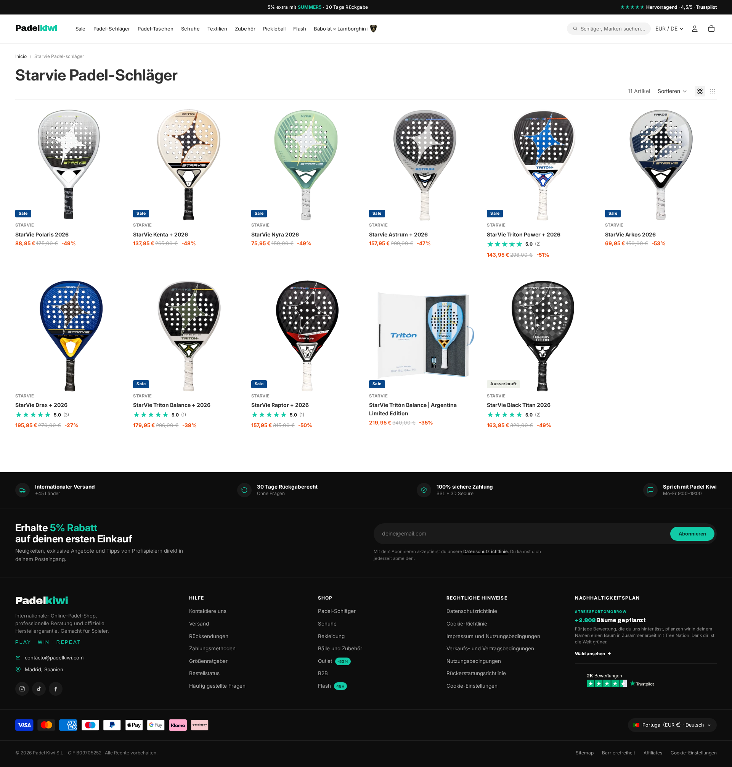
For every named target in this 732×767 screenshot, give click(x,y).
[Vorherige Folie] (26, 165)
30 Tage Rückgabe (347, 7)
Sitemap (585, 753)
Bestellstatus (204, 673)
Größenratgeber (208, 661)
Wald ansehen (590, 653)
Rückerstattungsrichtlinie (476, 673)
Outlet (333, 661)
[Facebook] (56, 689)
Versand (199, 624)
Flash (331, 686)
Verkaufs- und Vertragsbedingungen (490, 648)
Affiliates (653, 753)
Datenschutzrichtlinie (485, 551)
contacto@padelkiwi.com (54, 657)
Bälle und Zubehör (340, 648)
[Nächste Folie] (115, 165)
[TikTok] (39, 689)
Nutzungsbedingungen (473, 661)
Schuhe (327, 624)
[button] (672, 91)
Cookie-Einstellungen (472, 686)
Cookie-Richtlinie (466, 624)
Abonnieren (692, 534)
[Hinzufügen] (115, 209)
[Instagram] (22, 689)
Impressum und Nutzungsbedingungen (493, 636)
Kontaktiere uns (207, 611)
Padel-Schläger (337, 611)
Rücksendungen (208, 636)
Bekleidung (331, 636)
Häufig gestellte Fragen (217, 686)
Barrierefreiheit (618, 753)
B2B (323, 673)
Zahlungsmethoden (212, 648)
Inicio (21, 56)
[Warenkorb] (711, 29)
